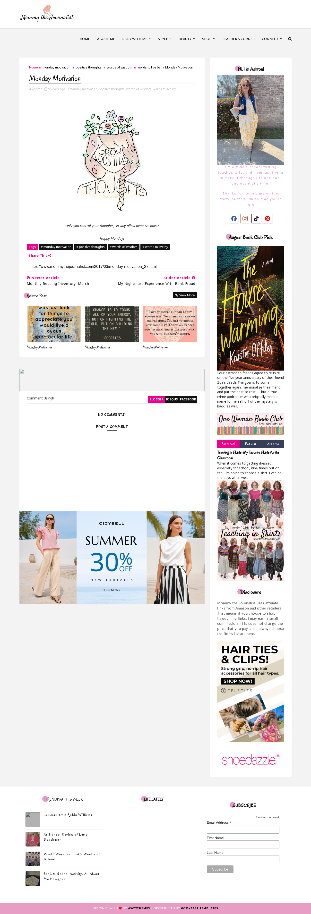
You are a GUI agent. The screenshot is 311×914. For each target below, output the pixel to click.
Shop (206, 38)
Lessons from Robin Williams (68, 814)
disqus (172, 399)
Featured (228, 443)
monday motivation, (83, 89)
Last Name (215, 853)
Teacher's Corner (238, 38)
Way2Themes (139, 908)
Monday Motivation (39, 347)
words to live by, (164, 89)
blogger (156, 399)
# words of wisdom (124, 247)
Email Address (219, 822)
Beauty (185, 38)
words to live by (149, 67)
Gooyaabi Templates (199, 908)
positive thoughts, (112, 89)
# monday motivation (56, 247)
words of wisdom (119, 67)
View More (187, 295)
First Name (215, 838)
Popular (251, 443)
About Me (106, 38)
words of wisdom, (139, 89)
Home (85, 38)
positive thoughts (89, 67)
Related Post (36, 296)
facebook (188, 399)
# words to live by (155, 247)
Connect (270, 38)
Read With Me (134, 38)
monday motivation (56, 67)
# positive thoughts (90, 247)
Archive (273, 443)
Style (163, 38)
